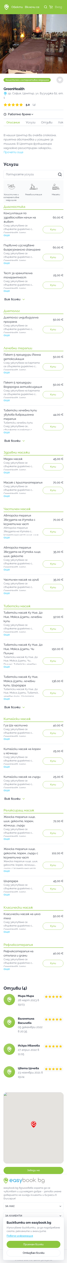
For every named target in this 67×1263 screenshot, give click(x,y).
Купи (53, 229)
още (7, 235)
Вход (58, 7)
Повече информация (20, 1235)
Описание (13, 122)
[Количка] (51, 7)
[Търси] (45, 7)
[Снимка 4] (33, 70)
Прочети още (13, 152)
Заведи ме (33, 1170)
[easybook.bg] (6, 7)
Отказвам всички (33, 1252)
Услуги (30, 122)
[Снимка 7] (44, 70)
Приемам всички (33, 1244)
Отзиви (46, 122)
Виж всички (12, 299)
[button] (33, 105)
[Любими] (59, 80)
